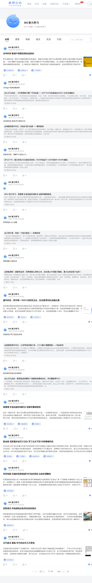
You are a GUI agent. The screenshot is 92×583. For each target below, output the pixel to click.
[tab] (7, 39)
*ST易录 (37, 70)
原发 (17, 39)
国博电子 (49, 456)
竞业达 (23, 317)
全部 (7, 39)
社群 (45, 4)
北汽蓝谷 (10, 560)
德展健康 (24, 424)
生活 (48, 39)
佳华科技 (10, 70)
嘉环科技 (10, 317)
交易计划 (54, 4)
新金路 (9, 456)
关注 (37, 4)
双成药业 (10, 424)
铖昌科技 (35, 456)
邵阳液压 (10, 525)
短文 (38, 39)
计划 (59, 39)
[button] (66, 4)
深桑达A (23, 70)
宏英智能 (10, 491)
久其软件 (36, 317)
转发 (28, 39)
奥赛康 (37, 424)
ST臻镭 (22, 456)
